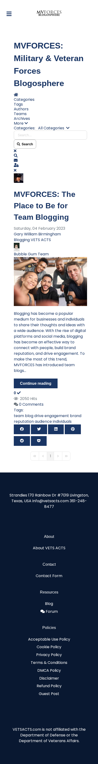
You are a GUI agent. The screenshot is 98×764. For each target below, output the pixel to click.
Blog (49, 603)
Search (26, 144)
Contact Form (49, 576)
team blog (23, 415)
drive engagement (51, 415)
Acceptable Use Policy (49, 639)
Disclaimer (49, 678)
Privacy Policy (49, 654)
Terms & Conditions (49, 662)
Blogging (22, 240)
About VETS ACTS (49, 548)
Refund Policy (49, 686)
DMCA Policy (49, 670)
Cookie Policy (49, 647)
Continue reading (35, 383)
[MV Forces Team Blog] (50, 281)
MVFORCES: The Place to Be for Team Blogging (44, 205)
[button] (50, 123)
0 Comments (31, 404)
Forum (52, 611)
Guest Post (49, 693)
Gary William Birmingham (37, 234)
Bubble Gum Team (31, 254)
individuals (62, 421)
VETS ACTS (41, 240)
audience (43, 421)
